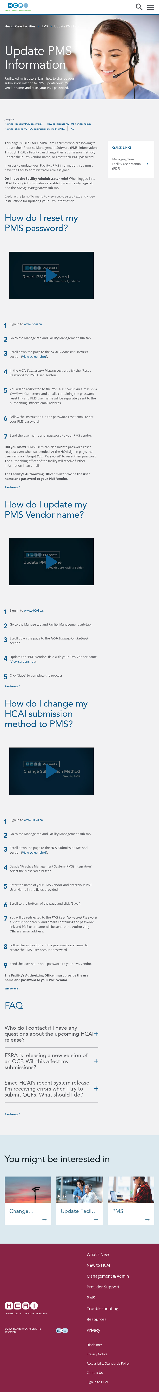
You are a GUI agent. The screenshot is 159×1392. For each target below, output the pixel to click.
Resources (96, 1319)
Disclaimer (94, 1345)
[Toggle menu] (150, 7)
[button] (51, 275)
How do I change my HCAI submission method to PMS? (35, 128)
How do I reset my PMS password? (23, 123)
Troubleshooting (102, 1308)
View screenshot (34, 356)
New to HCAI (98, 1265)
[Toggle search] (139, 6)
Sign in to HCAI (97, 1382)
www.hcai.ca (33, 324)
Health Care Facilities (20, 26)
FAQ (72, 128)
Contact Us (95, 1373)
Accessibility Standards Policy (108, 1363)
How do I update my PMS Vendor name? (69, 123)
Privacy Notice (97, 1354)
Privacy (93, 1330)
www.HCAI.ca (33, 610)
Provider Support (103, 1287)
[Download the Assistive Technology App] (62, 1330)
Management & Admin (108, 1276)
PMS (44, 26)
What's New (98, 1254)
